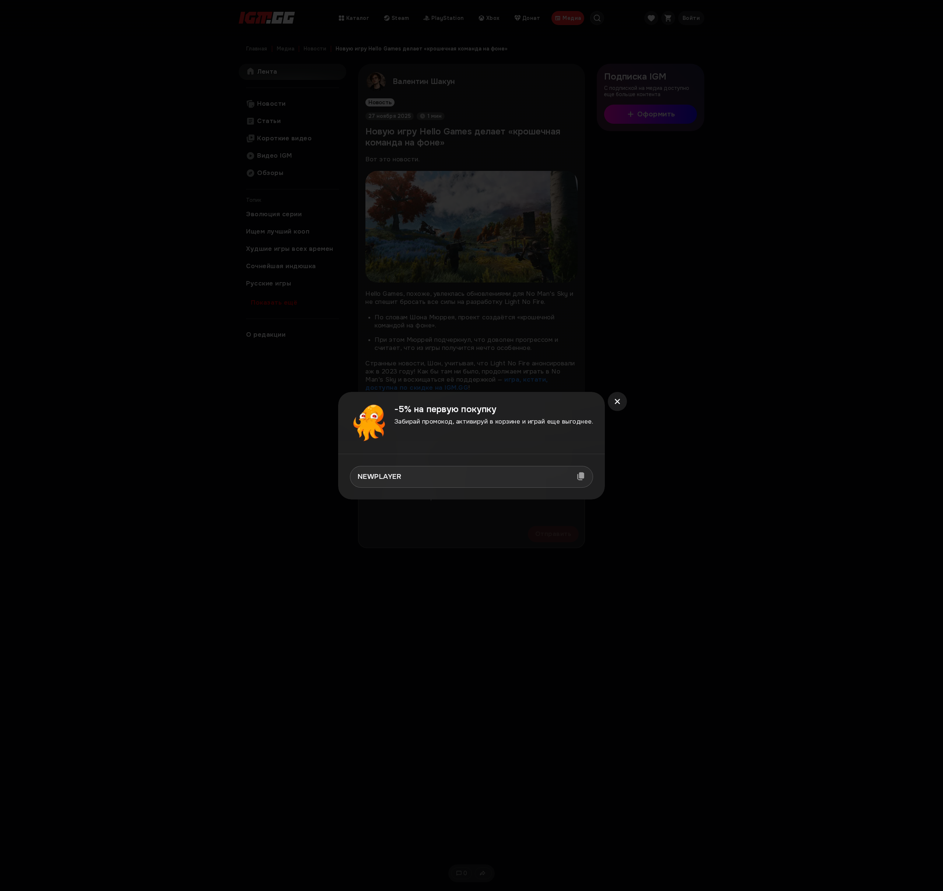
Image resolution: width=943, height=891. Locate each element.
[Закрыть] (617, 401)
